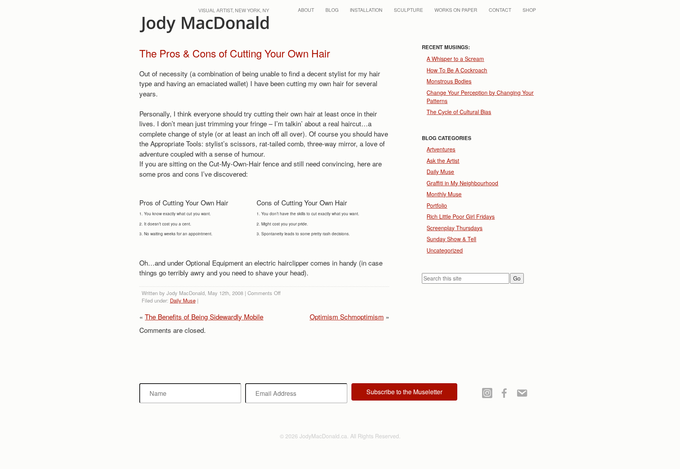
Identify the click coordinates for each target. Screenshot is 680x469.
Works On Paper (455, 9)
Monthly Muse (444, 194)
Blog (331, 9)
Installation (366, 9)
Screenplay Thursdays (454, 228)
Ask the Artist (443, 160)
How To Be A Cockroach (457, 70)
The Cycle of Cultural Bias (459, 112)
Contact (500, 9)
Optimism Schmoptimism (347, 316)
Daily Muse (183, 300)
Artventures (441, 149)
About (306, 9)
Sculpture (408, 9)
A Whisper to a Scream (455, 59)
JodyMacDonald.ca (204, 24)
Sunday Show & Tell (451, 239)
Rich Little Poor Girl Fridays (461, 216)
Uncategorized (445, 250)
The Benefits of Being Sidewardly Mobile (204, 316)
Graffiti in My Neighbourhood (462, 183)
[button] (404, 392)
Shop (529, 9)
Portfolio (437, 205)
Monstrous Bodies (449, 81)
